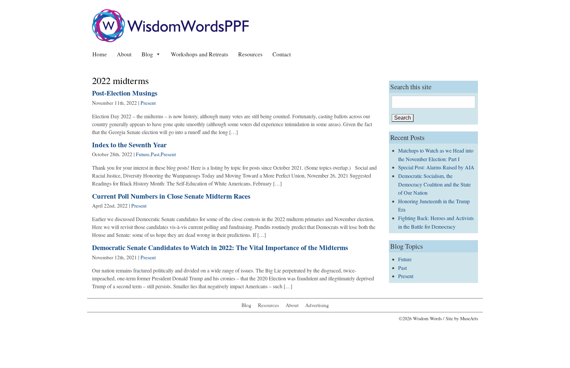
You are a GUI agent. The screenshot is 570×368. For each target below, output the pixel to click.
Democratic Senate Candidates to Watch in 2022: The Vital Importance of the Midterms (220, 247)
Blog (147, 54)
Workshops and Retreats (199, 54)
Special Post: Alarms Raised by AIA (436, 167)
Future (142, 154)
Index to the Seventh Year (129, 145)
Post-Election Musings (124, 93)
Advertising (317, 305)
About (124, 54)
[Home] (170, 24)
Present (148, 102)
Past (155, 154)
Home (99, 54)
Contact (281, 54)
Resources (250, 54)
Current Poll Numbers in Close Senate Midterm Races (171, 196)
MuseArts (469, 318)
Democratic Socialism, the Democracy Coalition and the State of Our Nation (434, 184)
